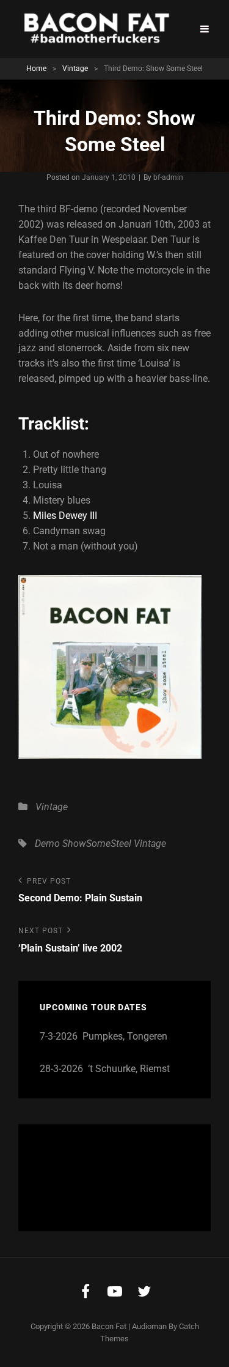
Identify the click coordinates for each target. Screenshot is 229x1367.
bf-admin (168, 177)
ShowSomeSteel (96, 843)
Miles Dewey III (65, 515)
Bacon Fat (109, 1326)
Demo (47, 843)
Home (36, 68)
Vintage (75, 68)
